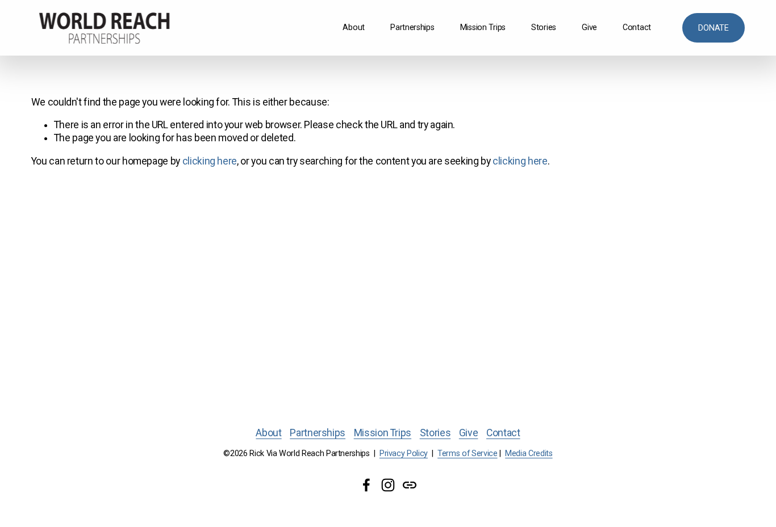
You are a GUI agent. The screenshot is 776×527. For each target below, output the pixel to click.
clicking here (209, 161)
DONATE (713, 28)
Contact (637, 27)
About (354, 27)
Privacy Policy (403, 453)
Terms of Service (467, 453)
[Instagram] (388, 485)
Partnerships (412, 27)
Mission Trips (483, 27)
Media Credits (528, 453)
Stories (543, 27)
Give (589, 27)
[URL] (409, 485)
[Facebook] (366, 485)
